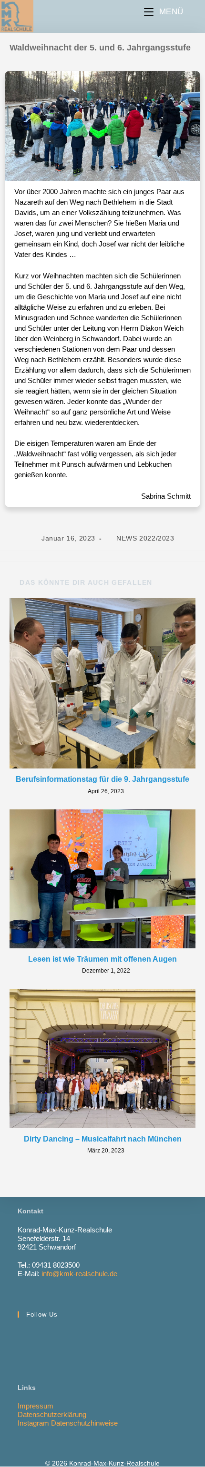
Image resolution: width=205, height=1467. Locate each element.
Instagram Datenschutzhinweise (68, 1423)
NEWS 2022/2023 (145, 538)
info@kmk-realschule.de (79, 1274)
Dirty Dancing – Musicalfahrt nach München (103, 1139)
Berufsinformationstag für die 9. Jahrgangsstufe (102, 779)
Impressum (35, 1406)
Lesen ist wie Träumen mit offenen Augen (102, 959)
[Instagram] (27, 1338)
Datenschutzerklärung (52, 1414)
